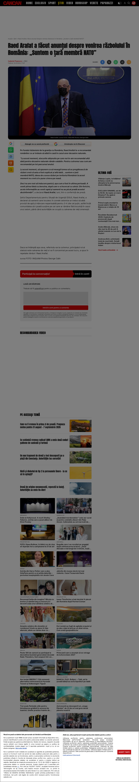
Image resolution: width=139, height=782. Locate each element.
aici (18, 766)
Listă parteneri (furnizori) (71, 755)
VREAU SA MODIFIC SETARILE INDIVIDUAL (123, 758)
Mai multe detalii (21, 748)
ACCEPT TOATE (124, 752)
